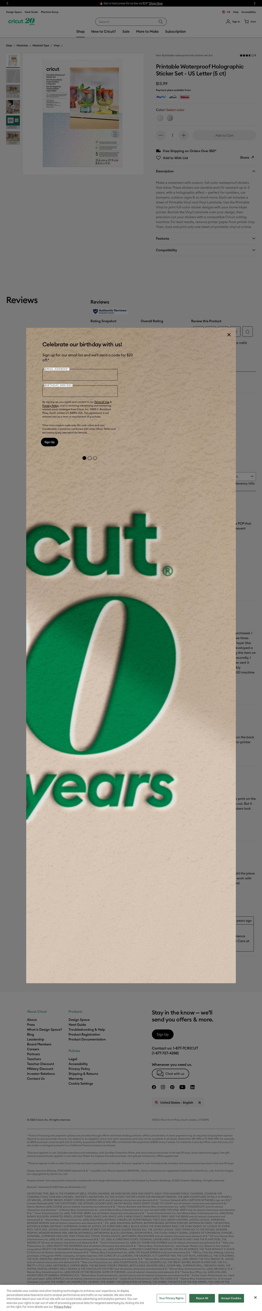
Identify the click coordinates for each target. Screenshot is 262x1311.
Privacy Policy (50, 405)
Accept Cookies (231, 1298)
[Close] (229, 335)
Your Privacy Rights (171, 1298)
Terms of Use (101, 401)
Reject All (202, 1298)
